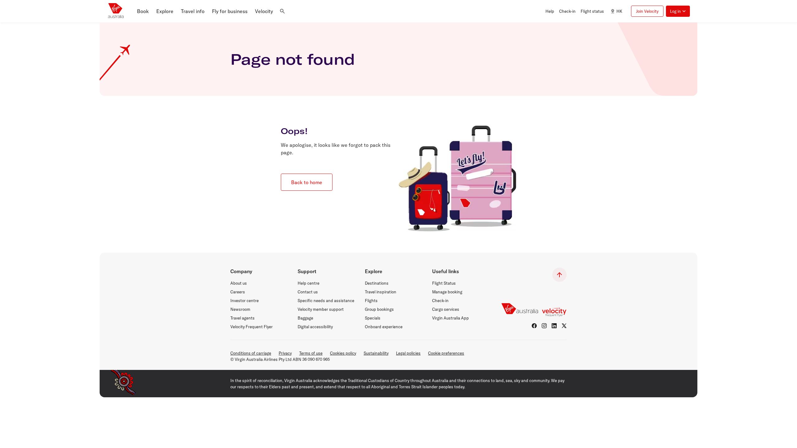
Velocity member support (321, 309)
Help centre (308, 283)
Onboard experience (384, 326)
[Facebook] (534, 325)
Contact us (308, 291)
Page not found (292, 59)
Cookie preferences (446, 353)
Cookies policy (343, 353)
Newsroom (240, 309)
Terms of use (311, 353)
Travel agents (242, 317)
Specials (372, 317)
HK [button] (619, 11)
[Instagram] (544, 325)
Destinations (377, 283)
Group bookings (379, 309)
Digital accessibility (315, 326)
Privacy (285, 353)
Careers (237, 291)
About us (238, 283)
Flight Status (444, 283)
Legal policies (408, 353)
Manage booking (447, 291)
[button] (142, 11)
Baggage (305, 317)
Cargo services (445, 309)
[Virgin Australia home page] (116, 11)
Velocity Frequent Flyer (251, 326)
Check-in (440, 300)
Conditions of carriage (250, 353)
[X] (564, 325)
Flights (371, 300)
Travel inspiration (380, 291)
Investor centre (244, 300)
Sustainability (376, 353)
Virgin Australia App (450, 317)
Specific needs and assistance (326, 300)
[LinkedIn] (554, 325)
